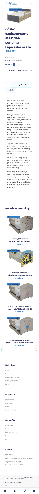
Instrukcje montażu (11, 381)
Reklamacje (9, 436)
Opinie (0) (10, 90)
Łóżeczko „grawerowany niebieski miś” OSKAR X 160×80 (19, 341)
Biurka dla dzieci (10, 410)
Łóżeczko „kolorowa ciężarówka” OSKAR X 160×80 (19, 274)
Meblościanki (9, 403)
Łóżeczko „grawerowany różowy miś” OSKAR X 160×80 (19, 308)
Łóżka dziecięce (10, 400)
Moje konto (9, 425)
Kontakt (7, 384)
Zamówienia (9, 429)
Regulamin (8, 374)
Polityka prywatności (12, 377)
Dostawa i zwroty (11, 432)
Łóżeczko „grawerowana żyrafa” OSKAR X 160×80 (19, 240)
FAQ (6, 439)
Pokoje (7, 406)
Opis (8, 85)
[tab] (8, 85)
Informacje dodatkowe (21, 85)
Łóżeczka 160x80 (17, 60)
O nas (7, 370)
